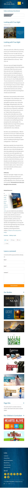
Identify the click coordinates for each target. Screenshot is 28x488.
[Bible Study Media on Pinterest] (14, 474)
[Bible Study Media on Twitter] (8, 477)
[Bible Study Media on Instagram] (20, 474)
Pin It (19, 240)
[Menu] (19, 3)
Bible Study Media (10, 481)
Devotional (6, 235)
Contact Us (6, 456)
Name (5, 259)
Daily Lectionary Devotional (12, 11)
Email (7, 243)
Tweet (7, 240)
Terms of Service (7, 465)
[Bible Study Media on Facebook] (5, 474)
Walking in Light (12, 235)
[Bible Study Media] (9, 5)
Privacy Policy (7, 458)
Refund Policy (6, 463)
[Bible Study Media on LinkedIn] (17, 474)
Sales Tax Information (8, 460)
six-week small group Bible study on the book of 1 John (6, 203)
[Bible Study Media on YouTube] (8, 474)
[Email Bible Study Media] (5, 477)
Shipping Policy (7, 467)
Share (13, 240)
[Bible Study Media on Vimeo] (11, 474)
